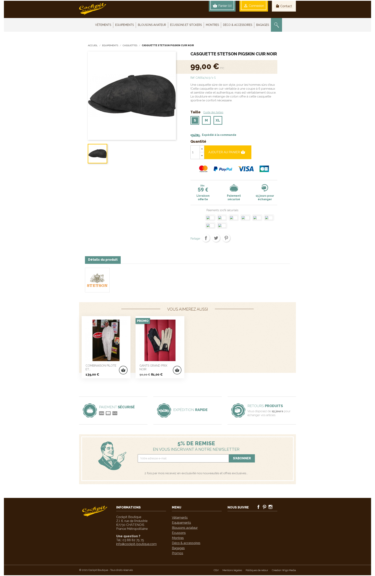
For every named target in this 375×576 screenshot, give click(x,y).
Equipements (181, 523)
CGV (216, 570)
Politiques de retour (257, 570)
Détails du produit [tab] (103, 259)
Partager (206, 238)
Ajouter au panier (226, 152)
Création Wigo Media (284, 570)
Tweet (216, 238)
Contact (284, 6)
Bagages (178, 548)
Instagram (270, 507)
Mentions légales (232, 570)
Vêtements (180, 517)
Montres (178, 538)
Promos (177, 553)
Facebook (258, 507)
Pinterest (226, 238)
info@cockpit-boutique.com (136, 544)
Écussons (179, 533)
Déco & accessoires (186, 543)
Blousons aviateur (185, 528)
